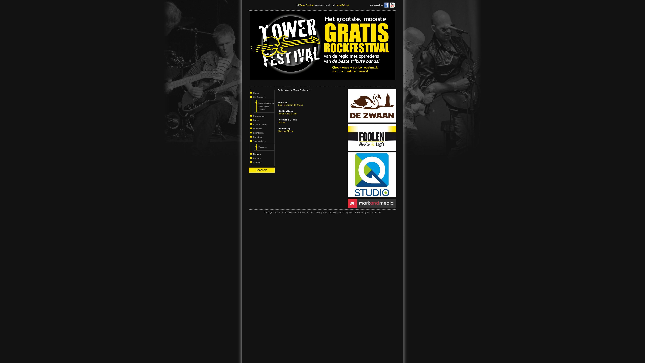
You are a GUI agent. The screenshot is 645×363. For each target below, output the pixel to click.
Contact (257, 158)
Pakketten (263, 147)
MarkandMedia (374, 212)
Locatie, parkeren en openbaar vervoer (266, 106)
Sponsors (261, 170)
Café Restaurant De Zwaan (290, 105)
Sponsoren (258, 133)
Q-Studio (282, 122)
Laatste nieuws (260, 124)
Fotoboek (257, 129)
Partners (257, 154)
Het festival (259, 97)
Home (256, 93)
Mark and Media (285, 131)
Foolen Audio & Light (287, 114)
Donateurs (258, 137)
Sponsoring (259, 141)
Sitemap (257, 162)
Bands (256, 120)
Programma (259, 116)
